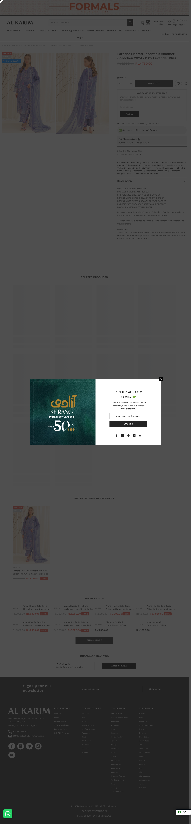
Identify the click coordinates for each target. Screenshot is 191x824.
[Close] (161, 379)
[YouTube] (140, 435)
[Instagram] (122, 435)
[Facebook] (117, 435)
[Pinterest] (128, 435)
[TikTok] (134, 435)
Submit (128, 423)
